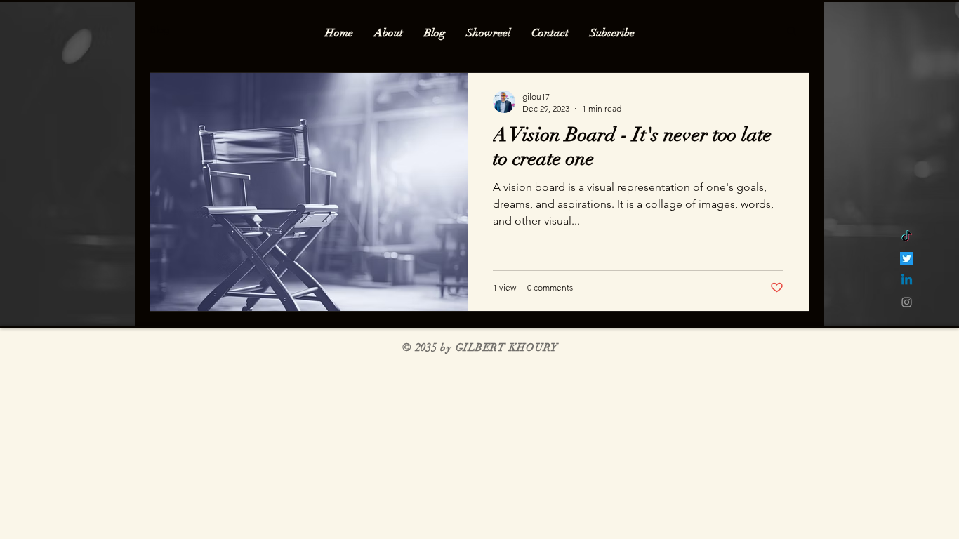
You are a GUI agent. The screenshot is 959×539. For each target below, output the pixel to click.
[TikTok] (906, 237)
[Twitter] (906, 258)
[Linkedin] (906, 280)
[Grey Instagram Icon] (906, 302)
